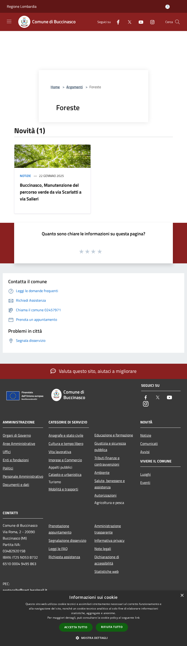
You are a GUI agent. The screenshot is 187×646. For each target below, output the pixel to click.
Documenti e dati (16, 484)
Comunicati (149, 443)
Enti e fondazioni (16, 460)
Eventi (145, 482)
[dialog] (93, 618)
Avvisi (145, 451)
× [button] (182, 595)
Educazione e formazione (113, 435)
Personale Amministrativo (23, 476)
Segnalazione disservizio (67, 540)
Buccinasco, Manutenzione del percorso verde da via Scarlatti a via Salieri (50, 192)
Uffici (7, 451)
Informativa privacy (109, 540)
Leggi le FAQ (58, 548)
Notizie (25, 175)
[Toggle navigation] (9, 21)
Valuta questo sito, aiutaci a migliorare (97, 371)
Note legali (102, 548)
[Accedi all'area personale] (167, 6)
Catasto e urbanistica (65, 474)
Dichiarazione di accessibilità (106, 560)
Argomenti (74, 87)
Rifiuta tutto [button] (112, 627)
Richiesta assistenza (64, 557)
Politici (8, 468)
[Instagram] (150, 22)
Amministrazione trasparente (107, 529)
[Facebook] (116, 22)
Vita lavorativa (60, 451)
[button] (93, 638)
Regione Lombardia (21, 6)
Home (55, 87)
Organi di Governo (17, 435)
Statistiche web (106, 571)
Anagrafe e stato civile (66, 435)
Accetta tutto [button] (75, 627)
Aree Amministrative (19, 443)
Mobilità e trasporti (63, 489)
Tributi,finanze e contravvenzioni (106, 461)
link (137, 618)
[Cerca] (177, 22)
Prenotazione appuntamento (60, 529)
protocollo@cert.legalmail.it (25, 590)
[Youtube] (139, 22)
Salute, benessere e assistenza (109, 484)
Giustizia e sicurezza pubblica (110, 446)
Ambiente (101, 472)
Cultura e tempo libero (66, 443)
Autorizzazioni (105, 495)
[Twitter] (127, 22)
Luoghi (145, 474)
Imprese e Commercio (65, 460)
